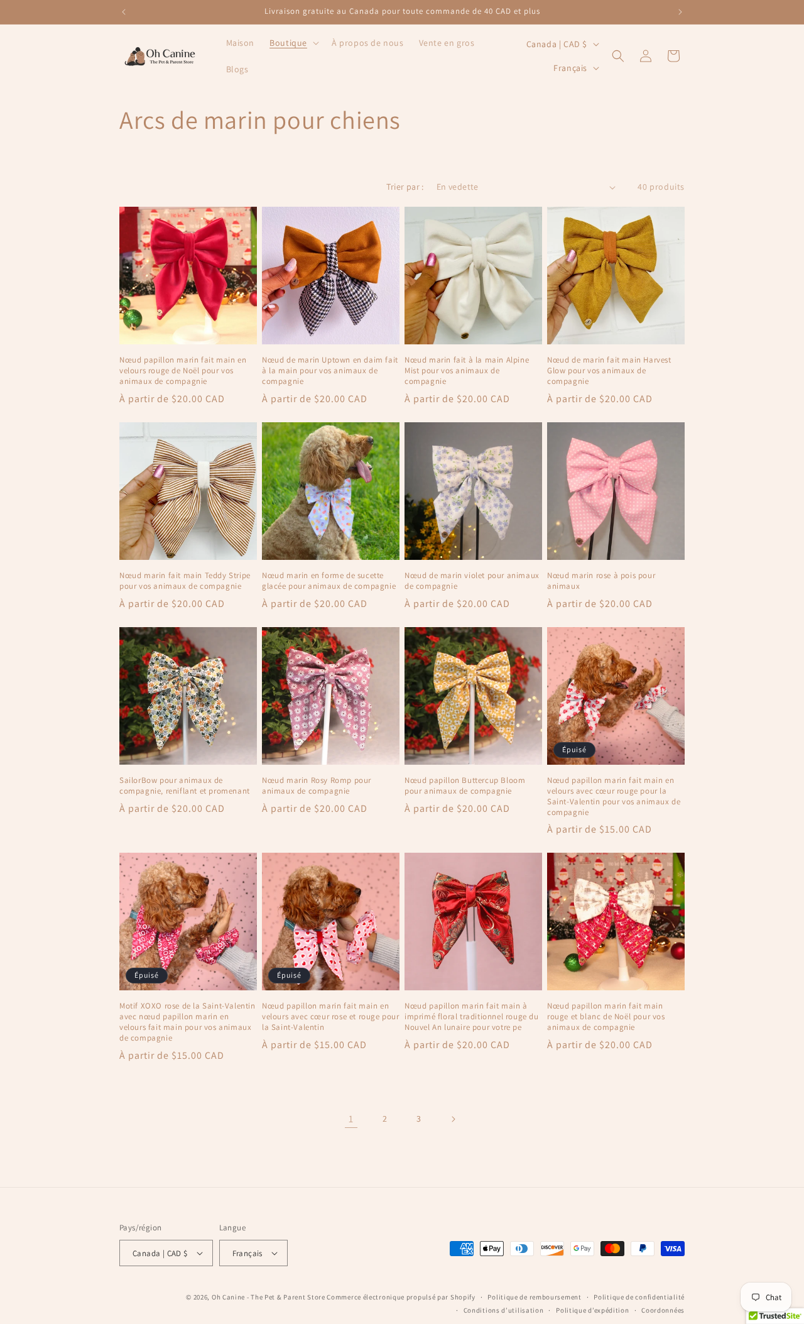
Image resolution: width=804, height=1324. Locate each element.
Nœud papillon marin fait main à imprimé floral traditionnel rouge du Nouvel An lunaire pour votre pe (472, 1016)
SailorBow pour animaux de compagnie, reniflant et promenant (184, 785)
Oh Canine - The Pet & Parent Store (268, 1297)
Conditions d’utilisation (504, 1310)
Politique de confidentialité (639, 1297)
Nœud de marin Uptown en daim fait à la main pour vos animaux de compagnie (330, 370)
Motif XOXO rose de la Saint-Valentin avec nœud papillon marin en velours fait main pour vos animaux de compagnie (187, 1022)
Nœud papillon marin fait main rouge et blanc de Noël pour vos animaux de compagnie (606, 1016)
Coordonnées (663, 1310)
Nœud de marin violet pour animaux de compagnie (472, 581)
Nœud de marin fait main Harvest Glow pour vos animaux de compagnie (609, 370)
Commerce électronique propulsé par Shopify (401, 1297)
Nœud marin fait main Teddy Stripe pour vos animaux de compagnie (185, 581)
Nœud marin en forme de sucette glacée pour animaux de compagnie (329, 581)
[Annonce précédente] (124, 12)
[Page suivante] (453, 1119)
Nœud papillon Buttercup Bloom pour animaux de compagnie (465, 785)
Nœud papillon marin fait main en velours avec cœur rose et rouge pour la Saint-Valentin (330, 1016)
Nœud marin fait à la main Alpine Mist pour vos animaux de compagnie (467, 370)
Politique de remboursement (534, 1297)
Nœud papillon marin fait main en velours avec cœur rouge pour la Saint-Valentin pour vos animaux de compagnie (613, 796)
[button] (293, 43)
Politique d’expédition (592, 1310)
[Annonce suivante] (680, 12)
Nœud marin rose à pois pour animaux (601, 581)
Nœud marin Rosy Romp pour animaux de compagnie (316, 785)
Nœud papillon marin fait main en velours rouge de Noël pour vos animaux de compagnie (182, 370)
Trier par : (404, 186)
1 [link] (351, 1118)
